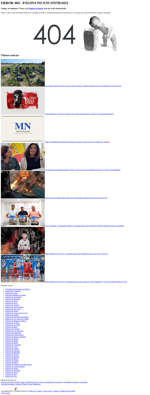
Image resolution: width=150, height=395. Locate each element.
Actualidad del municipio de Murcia (17, 289)
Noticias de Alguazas (12, 351)
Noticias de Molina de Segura (15, 295)
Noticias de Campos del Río (15, 366)
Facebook (4, 384)
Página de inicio (36, 8)
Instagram (11, 384)
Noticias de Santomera (13, 333)
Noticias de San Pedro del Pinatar (16, 317)
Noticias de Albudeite (12, 370)
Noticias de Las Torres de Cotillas (17, 319)
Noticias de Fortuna (12, 349)
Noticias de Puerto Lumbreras (15, 337)
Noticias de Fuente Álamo (14, 335)
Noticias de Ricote (11, 368)
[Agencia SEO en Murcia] (9, 389)
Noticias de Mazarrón (12, 299)
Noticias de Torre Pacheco (14, 307)
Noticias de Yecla (11, 303)
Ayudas (16, 382)
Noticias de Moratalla (12, 353)
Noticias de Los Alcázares (14, 331)
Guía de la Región (7, 382)
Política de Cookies (35, 391)
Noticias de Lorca (11, 293)
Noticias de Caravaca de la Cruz (16, 313)
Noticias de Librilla (12, 361)
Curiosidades (67, 382)
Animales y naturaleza (79, 382)
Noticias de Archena (12, 323)
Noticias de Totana (11, 311)
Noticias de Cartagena (13, 291)
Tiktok (24, 384)
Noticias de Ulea (11, 374)
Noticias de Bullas (11, 341)
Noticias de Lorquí (11, 355)
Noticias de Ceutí (11, 347)
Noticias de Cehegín (12, 329)
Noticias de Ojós (11, 376)
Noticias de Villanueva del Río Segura (18, 364)
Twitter (29, 384)
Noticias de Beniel (11, 343)
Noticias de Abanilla (12, 357)
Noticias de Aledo (11, 372)
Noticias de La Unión (12, 325)
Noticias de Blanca (11, 359)
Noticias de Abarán (12, 339)
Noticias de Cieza (11, 301)
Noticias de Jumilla (11, 315)
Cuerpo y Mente (25, 382)
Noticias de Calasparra (13, 345)
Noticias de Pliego (11, 363)
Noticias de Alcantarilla (13, 297)
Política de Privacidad (67, 391)
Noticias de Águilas (12, 305)
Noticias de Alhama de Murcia (15, 321)
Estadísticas (37, 384)
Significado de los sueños (53, 382)
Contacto (56, 391)
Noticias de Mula (11, 327)
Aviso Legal (47, 391)
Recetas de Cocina (37, 382)
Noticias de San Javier (13, 309)
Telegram (18, 384)
